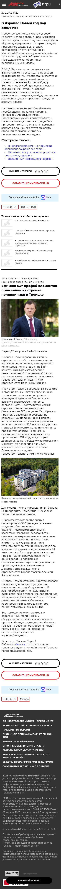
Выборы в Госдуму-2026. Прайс (23, 750)
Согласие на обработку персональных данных (29, 834)
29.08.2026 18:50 (10, 278)
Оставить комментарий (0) (30, 183)
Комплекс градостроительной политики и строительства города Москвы (28, 342)
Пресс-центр (45, 721)
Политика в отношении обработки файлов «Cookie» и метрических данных (27, 844)
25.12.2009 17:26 (9, 12)
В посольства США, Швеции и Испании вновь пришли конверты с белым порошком (34, 243)
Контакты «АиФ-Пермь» (18, 741)
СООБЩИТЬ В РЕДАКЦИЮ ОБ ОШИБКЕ (26, 766)
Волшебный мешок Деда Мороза (29, 158)
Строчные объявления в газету (23, 745)
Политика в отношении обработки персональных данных (23, 838)
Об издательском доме (18, 721)
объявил (19, 644)
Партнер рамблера (29, 874)
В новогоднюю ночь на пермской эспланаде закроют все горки (28, 147)
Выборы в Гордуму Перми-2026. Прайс (28, 762)
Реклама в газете (40, 725)
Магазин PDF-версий (16, 729)
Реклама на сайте (15, 725)
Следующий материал (29, 880)
